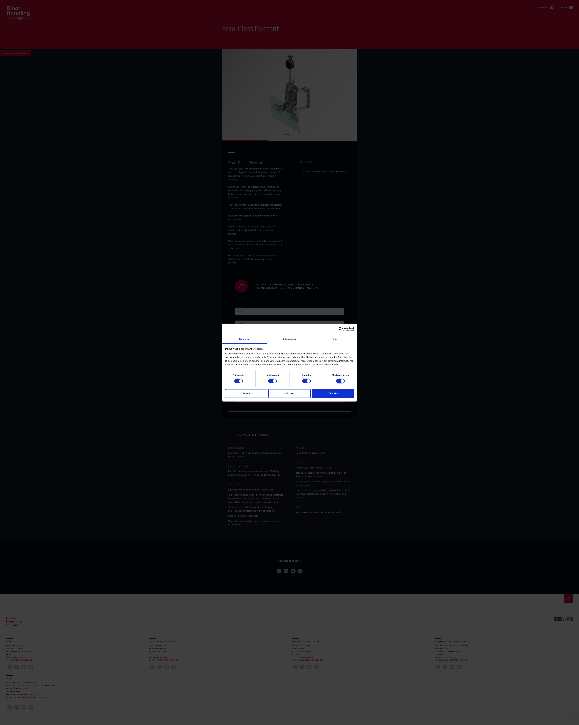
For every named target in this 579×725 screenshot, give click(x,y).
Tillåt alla (333, 393)
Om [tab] (335, 339)
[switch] (272, 381)
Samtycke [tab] (244, 339)
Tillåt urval (289, 393)
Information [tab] (289, 339)
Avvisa (246, 393)
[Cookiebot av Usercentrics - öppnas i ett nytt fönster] (341, 329)
